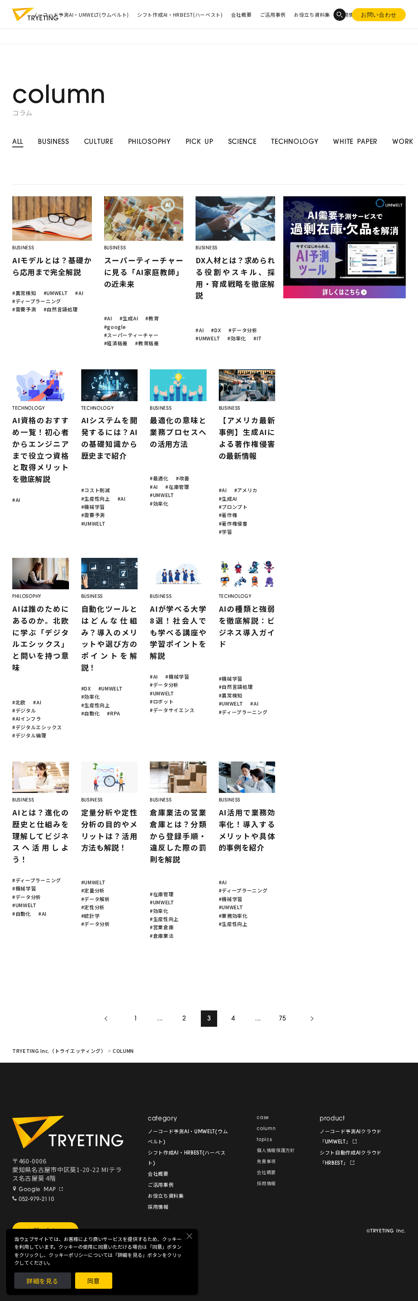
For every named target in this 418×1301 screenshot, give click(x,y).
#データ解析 (95, 898)
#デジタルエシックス (37, 727)
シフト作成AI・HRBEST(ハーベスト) (180, 14)
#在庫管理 (177, 486)
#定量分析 (93, 890)
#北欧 (19, 702)
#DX (216, 329)
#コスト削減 (95, 489)
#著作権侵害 (233, 523)
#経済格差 (116, 343)
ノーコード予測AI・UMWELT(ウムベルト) (81, 14)
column (266, 1129)
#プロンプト (233, 506)
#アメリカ (246, 489)
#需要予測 (24, 309)
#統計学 (90, 915)
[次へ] (311, 1018)
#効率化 (236, 338)
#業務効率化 (233, 915)
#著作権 (228, 514)
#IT (257, 338)
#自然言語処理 (61, 309)
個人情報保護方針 (276, 1151)
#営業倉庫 (162, 927)
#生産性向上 (95, 498)
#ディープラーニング (36, 300)
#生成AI (129, 318)
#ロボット (162, 701)
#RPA (113, 713)
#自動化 (90, 713)
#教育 (152, 318)
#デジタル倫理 (29, 735)
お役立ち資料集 (312, 14)
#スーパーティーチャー (131, 334)
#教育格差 (147, 343)
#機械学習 (93, 506)
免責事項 (266, 1162)
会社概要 (241, 14)
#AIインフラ (26, 718)
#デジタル (24, 710)
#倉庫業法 (162, 935)
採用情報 (158, 1207)
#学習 (225, 531)
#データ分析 (243, 329)
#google (115, 326)
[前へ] (107, 1018)
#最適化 (159, 478)
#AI (79, 292)
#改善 (182, 478)
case (263, 1118)
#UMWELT (56, 292)
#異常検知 (24, 292)
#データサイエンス (172, 709)
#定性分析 (93, 907)
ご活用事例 (273, 14)
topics (264, 1140)
